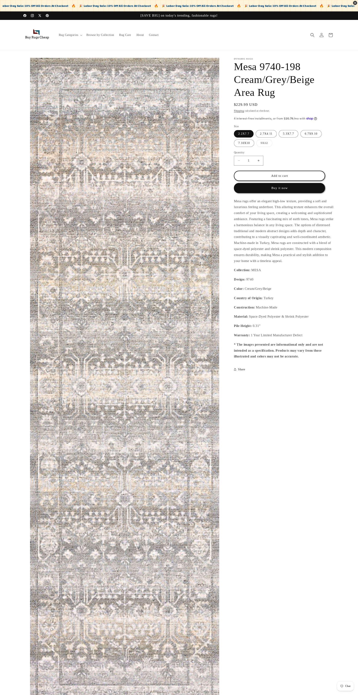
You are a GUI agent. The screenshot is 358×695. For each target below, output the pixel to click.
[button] (70, 35)
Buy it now (279, 188)
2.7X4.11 (266, 133)
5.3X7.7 (288, 133)
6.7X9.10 (311, 133)
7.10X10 (244, 143)
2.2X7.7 (243, 133)
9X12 (266, 144)
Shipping (239, 110)
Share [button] (241, 369)
